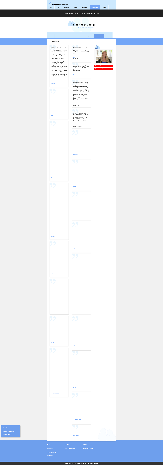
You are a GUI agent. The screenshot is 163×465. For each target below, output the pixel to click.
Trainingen (68, 36)
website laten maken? (93, 463)
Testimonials (99, 36)
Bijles (59, 36)
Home (51, 36)
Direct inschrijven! (99, 68)
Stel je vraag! (98, 65)
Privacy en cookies (69, 450)
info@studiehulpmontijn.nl (93, 13)
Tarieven (78, 36)
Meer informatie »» (6, 434)
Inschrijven (88, 36)
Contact (109, 36)
